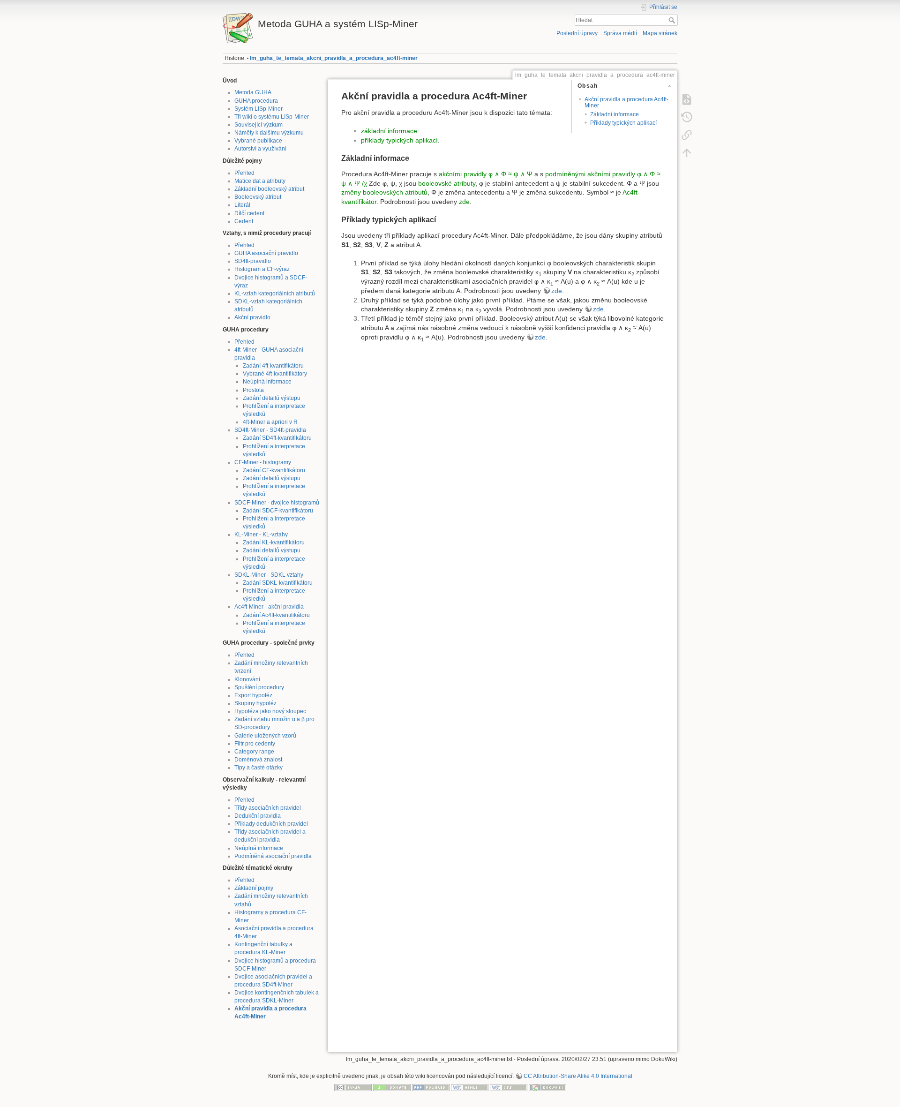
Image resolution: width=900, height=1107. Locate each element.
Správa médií (620, 33)
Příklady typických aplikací (623, 123)
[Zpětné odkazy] (687, 135)
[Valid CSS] (508, 1087)
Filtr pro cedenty (254, 743)
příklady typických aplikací (399, 140)
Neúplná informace (267, 381)
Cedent (243, 221)
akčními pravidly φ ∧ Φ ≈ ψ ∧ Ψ (485, 174)
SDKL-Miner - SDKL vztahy (268, 575)
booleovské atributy (446, 183)
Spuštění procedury (259, 687)
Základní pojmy (253, 888)
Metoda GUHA (252, 92)
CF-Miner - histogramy (262, 462)
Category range (254, 751)
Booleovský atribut (257, 197)
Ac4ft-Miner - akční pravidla (269, 606)
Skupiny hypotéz (255, 703)
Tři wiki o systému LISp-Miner (271, 116)
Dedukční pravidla (257, 816)
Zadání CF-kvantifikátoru (274, 470)
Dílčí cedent (249, 213)
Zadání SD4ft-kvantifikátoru (277, 438)
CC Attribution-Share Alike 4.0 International (578, 1076)
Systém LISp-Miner (258, 108)
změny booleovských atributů (384, 192)
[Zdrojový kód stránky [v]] (687, 99)
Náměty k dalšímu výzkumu (269, 132)
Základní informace (614, 114)
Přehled (244, 173)
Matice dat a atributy (259, 181)
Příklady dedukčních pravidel (271, 824)
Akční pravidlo (252, 317)
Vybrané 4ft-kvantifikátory (275, 373)
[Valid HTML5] (469, 1087)
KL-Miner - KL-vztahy (261, 534)
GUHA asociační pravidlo (266, 253)
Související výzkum (258, 124)
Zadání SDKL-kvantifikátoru (278, 583)
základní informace (389, 131)
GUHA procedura (256, 101)
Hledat (672, 20)
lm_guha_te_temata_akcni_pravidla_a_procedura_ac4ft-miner (334, 58)
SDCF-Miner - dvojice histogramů (276, 502)
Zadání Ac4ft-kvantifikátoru (276, 615)
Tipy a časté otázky (258, 767)
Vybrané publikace (258, 140)
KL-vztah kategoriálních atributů (274, 293)
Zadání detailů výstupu (271, 398)
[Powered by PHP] (431, 1087)
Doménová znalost (258, 759)
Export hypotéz (253, 695)
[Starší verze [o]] (687, 117)
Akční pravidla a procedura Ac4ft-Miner (626, 102)
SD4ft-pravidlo (252, 261)
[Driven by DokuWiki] (547, 1087)
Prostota (253, 390)
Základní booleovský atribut (269, 189)
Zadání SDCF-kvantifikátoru (278, 510)
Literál (242, 205)
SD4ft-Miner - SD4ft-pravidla (270, 430)
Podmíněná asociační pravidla (273, 856)
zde (464, 201)
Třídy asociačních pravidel (267, 808)
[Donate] (392, 1087)
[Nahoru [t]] (687, 153)
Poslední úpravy (577, 33)
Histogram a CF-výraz (262, 269)
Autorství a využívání (260, 148)
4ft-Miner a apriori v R (270, 422)
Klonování (247, 679)
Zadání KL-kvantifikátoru (274, 542)
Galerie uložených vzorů (265, 735)
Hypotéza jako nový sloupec (270, 711)
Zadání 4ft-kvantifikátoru (273, 365)
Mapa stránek (660, 33)
